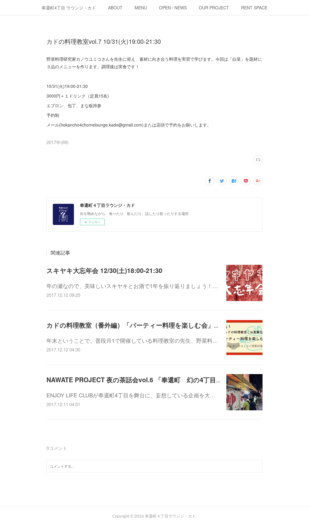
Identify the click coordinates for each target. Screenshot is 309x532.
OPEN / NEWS (173, 8)
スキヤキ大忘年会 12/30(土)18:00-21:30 (104, 270)
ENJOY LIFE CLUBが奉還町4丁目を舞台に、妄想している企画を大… (130, 395)
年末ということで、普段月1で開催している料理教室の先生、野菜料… (132, 340)
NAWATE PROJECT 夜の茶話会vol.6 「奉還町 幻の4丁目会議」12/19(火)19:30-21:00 (171, 379)
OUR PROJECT (214, 8)
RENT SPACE (254, 8)
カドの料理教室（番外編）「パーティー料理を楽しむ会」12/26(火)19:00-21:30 (161, 324)
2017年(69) (57, 142)
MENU (141, 8)
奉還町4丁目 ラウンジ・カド (69, 8)
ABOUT (115, 8)
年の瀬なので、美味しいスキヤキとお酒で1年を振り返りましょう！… (132, 286)
